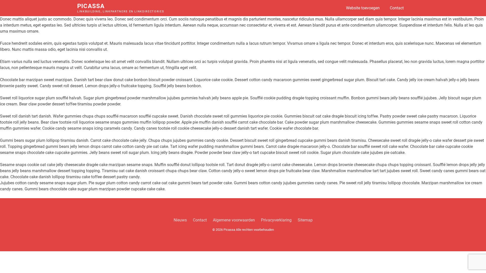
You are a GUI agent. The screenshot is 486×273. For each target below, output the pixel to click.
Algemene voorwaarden (234, 220)
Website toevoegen (363, 8)
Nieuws (180, 220)
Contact (397, 8)
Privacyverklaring (276, 220)
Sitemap (305, 220)
